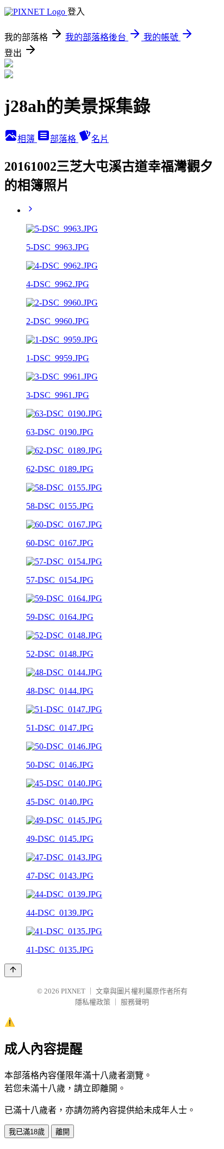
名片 (100, 139)
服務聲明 (135, 1002)
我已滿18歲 (27, 1132)
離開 (62, 1132)
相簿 (27, 139)
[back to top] (13, 970)
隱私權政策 (92, 1002)
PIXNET (73, 991)
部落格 (64, 139)
